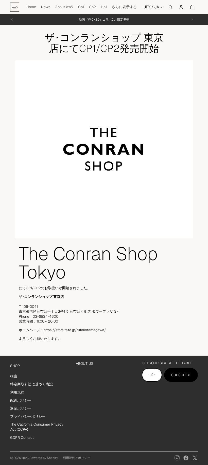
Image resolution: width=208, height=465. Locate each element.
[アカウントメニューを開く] (181, 7)
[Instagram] (177, 458)
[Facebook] (186, 458)
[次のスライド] (192, 19)
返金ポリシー (20, 408)
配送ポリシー (20, 400)
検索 (13, 376)
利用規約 (17, 392)
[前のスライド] (12, 19)
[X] (195, 458)
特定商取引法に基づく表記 (31, 384)
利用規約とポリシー (76, 458)
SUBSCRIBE (181, 375)
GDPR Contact (22, 437)
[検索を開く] (170, 7)
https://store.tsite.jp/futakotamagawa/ (75, 330)
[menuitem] (124, 7)
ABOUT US (84, 363)
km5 (25, 458)
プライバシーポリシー (28, 416)
